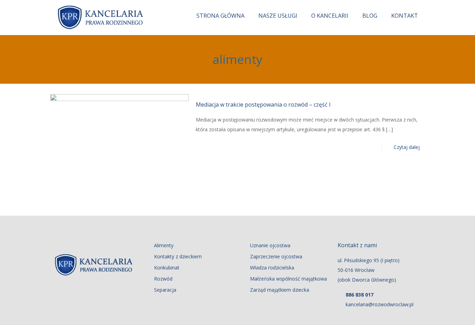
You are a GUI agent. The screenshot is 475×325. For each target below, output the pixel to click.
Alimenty (164, 245)
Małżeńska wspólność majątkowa (288, 278)
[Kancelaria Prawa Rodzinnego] (100, 17)
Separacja (165, 289)
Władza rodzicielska (272, 267)
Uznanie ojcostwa (270, 245)
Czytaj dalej (407, 147)
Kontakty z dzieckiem (178, 256)
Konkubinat (166, 267)
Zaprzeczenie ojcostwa (276, 256)
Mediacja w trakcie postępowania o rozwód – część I (263, 104)
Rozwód (163, 278)
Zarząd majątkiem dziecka (279, 289)
